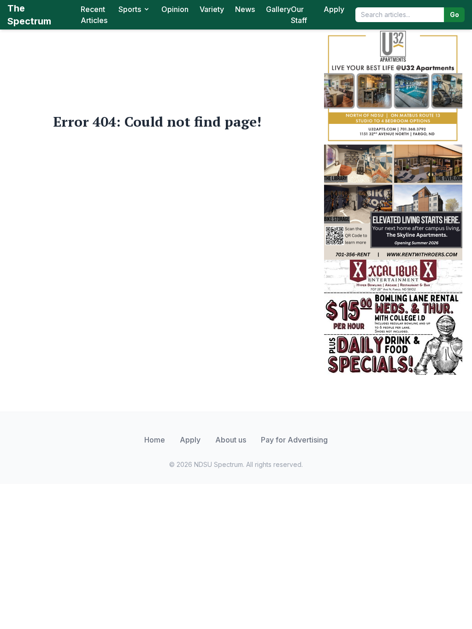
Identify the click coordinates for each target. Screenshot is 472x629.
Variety (212, 9)
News (245, 9)
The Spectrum (29, 15)
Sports (129, 9)
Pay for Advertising (294, 439)
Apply (334, 9)
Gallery (278, 9)
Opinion (175, 9)
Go (454, 14)
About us (230, 439)
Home (154, 439)
